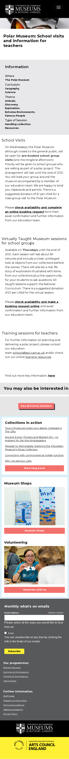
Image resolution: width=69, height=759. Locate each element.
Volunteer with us (34, 589)
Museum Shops (35, 530)
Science (10, 92)
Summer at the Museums (16, 672)
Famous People (15, 115)
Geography (12, 88)
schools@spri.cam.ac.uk (29, 352)
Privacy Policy (10, 714)
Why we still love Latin (18, 460)
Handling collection (17, 124)
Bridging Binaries (12, 667)
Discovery (11, 104)
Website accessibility (13, 709)
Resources (12, 128)
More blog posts (34, 468)
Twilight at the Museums (15, 676)
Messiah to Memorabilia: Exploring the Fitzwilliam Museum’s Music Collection (34, 448)
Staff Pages (9, 696)
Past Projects (9, 681)
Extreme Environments (20, 112)
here (51, 375)
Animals (10, 100)
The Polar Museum (17, 79)
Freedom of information (15, 700)
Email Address (12, 613)
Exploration (12, 108)
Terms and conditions (13, 705)
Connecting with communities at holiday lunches (34, 455)
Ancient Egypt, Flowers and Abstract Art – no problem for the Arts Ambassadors (31, 439)
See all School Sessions (36, 405)
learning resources (38, 357)
